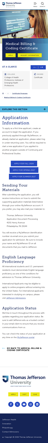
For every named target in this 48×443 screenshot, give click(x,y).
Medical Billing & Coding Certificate (17, 97)
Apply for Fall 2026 (24, 164)
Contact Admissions (10, 432)
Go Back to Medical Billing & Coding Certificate (24, 349)
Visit (24, 394)
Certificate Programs (20, 93)
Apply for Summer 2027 (24, 177)
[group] (16, 80)
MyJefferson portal (25, 337)
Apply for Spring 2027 (24, 170)
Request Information (30, 55)
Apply (10, 55)
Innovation (6, 424)
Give (35, 394)
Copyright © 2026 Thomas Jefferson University (23, 437)
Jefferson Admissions (16, 298)
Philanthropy (7, 428)
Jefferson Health (9, 420)
